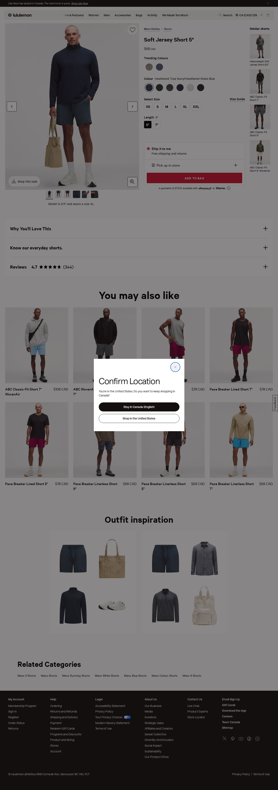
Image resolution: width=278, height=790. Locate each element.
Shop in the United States (139, 418)
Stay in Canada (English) (139, 407)
